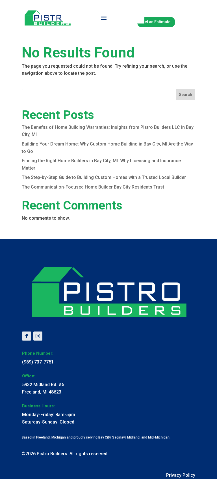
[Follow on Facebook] (26, 336)
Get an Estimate (156, 22)
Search (185, 94)
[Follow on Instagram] (37, 336)
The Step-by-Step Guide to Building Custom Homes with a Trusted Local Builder (104, 177)
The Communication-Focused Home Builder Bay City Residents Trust (93, 187)
